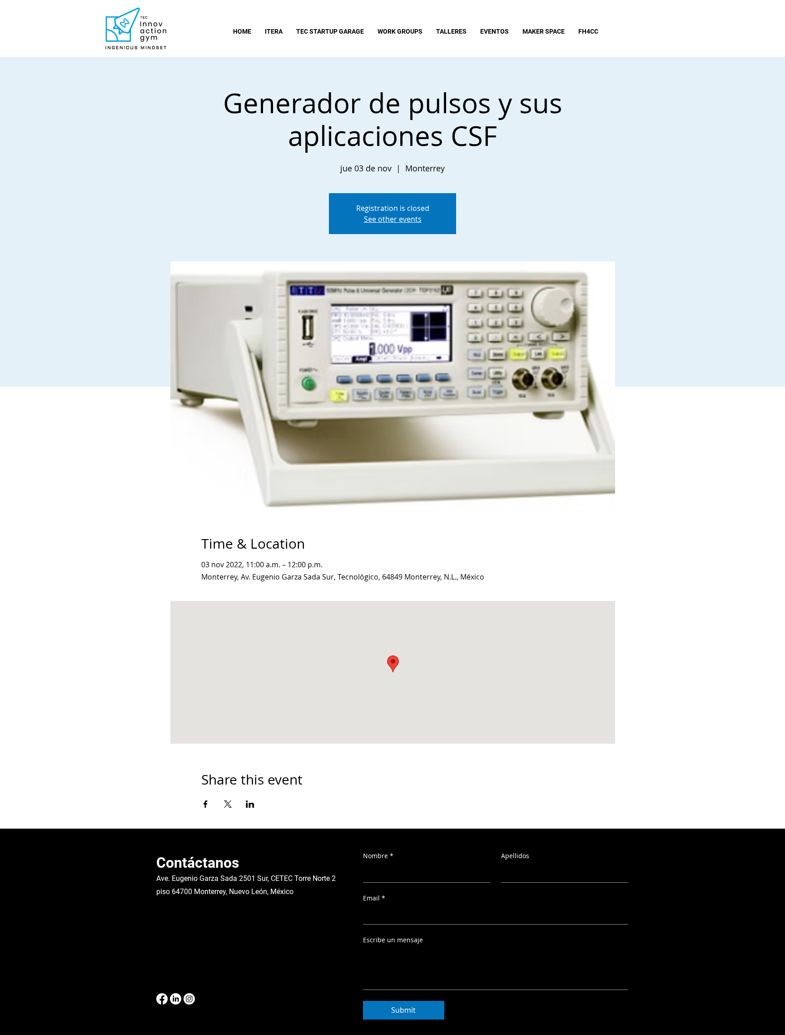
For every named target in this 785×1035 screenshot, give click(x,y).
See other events (393, 219)
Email (374, 898)
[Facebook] (162, 999)
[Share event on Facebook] (205, 804)
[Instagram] (189, 999)
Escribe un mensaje (393, 939)
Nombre (378, 855)
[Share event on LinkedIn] (250, 804)
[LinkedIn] (175, 999)
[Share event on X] (228, 804)
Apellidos (515, 855)
